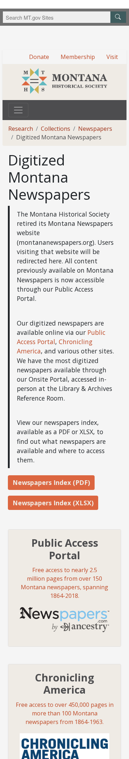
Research (20, 129)
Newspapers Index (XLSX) (53, 502)
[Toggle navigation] (18, 110)
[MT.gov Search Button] (118, 17)
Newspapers (95, 129)
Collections (55, 129)
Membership (78, 57)
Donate (39, 57)
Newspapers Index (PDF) (51, 482)
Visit (112, 57)
